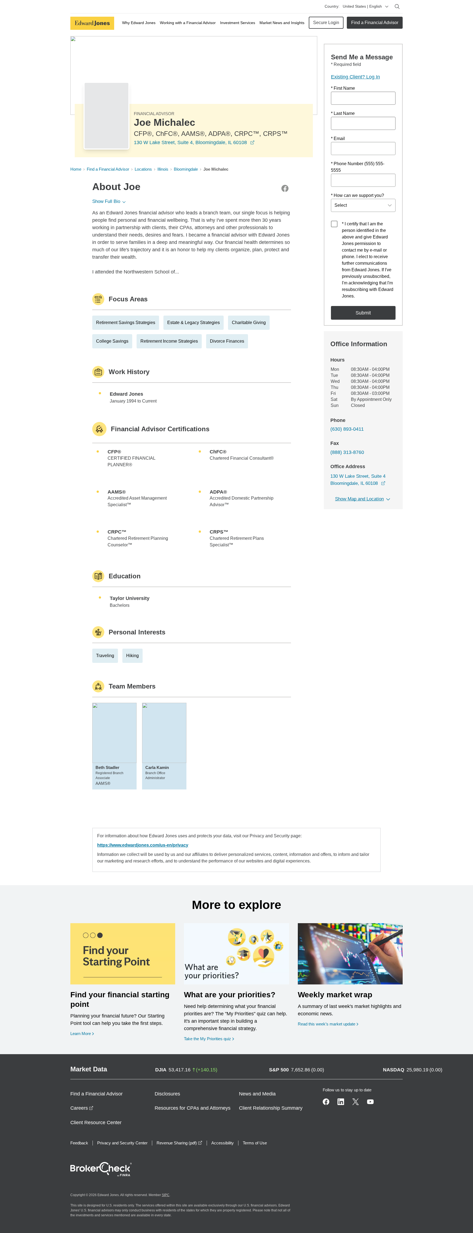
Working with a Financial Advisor (188, 23)
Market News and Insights (281, 23)
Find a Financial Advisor (374, 22)
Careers (81, 1108)
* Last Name (343, 113)
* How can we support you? (357, 195)
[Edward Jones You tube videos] (370, 1101)
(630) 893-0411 (347, 429)
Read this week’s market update (326, 1024)
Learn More (82, 1033)
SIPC (165, 1195)
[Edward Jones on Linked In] (341, 1101)
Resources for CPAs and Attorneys (192, 1108)
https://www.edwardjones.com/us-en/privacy (142, 845)
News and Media (257, 1094)
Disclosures (167, 1094)
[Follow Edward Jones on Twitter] (355, 1101)
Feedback (79, 1143)
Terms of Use (255, 1143)
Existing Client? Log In (355, 77)
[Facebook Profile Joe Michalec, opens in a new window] (285, 188)
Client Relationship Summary (270, 1108)
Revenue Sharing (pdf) (179, 1143)
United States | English (362, 6)
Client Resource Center (96, 1122)
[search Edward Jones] (397, 6)
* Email (338, 138)
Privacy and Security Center (122, 1143)
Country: (332, 6)
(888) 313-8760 (347, 452)
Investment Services (237, 23)
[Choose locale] (387, 6)
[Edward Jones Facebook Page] (326, 1101)
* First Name (343, 88)
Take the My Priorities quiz (209, 1038)
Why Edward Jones (138, 23)
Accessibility (222, 1143)
